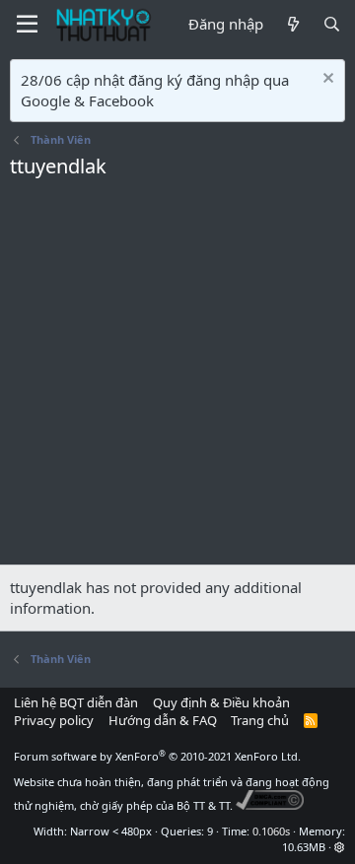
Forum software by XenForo (157, 756)
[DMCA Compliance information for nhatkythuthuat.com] (270, 805)
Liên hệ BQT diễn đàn (76, 702)
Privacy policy (54, 720)
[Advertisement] (177, 377)
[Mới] (292, 24)
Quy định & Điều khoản (221, 702)
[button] (339, 846)
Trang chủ (260, 720)
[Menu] (27, 24)
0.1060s (271, 831)
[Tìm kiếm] (332, 24)
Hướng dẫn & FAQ (162, 720)
